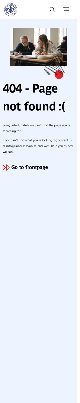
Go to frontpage (29, 167)
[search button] (52, 9)
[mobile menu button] (66, 9)
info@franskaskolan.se (21, 146)
